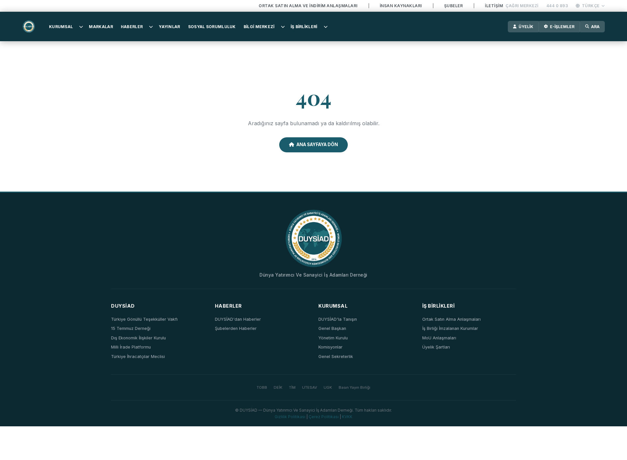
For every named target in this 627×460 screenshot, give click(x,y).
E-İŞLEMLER (562, 26)
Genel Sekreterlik (335, 356)
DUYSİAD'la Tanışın (337, 319)
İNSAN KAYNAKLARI (401, 5)
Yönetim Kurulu (333, 337)
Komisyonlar (330, 347)
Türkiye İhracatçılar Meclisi (138, 356)
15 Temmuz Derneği (131, 328)
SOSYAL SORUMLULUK (212, 26)
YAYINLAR (169, 26)
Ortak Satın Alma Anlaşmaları (451, 319)
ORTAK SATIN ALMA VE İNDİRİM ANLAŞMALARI (308, 5)
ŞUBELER (453, 5)
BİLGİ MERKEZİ (259, 26)
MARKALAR (101, 26)
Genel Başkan (332, 328)
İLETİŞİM (494, 5)
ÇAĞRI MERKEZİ (522, 5)
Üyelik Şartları (436, 347)
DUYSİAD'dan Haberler (238, 319)
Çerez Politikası (324, 416)
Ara (595, 26)
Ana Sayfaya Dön (317, 144)
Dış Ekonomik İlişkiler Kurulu (138, 337)
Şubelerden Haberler (236, 328)
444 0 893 (557, 5)
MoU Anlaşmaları (439, 337)
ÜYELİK (526, 26)
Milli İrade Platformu (131, 347)
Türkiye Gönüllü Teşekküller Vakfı (144, 319)
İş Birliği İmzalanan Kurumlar (450, 328)
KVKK (347, 416)
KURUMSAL (61, 26)
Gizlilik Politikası (290, 416)
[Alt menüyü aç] (81, 26)
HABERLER (132, 26)
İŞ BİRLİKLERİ (304, 26)
